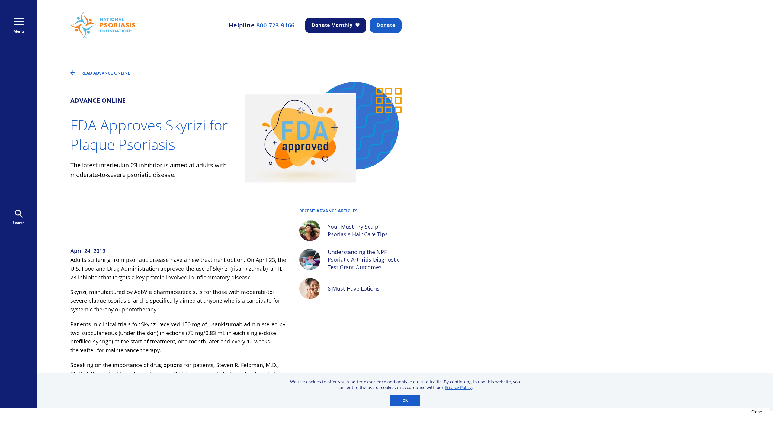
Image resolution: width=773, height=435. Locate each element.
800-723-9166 (275, 25)
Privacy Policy (458, 387)
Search (19, 222)
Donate (386, 25)
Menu (19, 31)
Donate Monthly (332, 25)
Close (756, 411)
